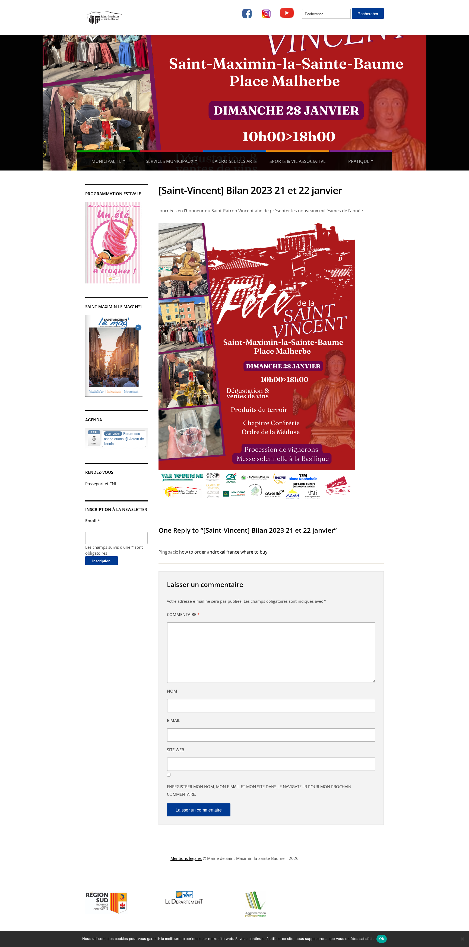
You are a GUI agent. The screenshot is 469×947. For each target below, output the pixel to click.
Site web (175, 749)
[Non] (462, 939)
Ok (381, 938)
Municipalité (106, 161)
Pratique (358, 161)
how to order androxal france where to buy (223, 552)
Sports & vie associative (298, 161)
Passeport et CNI (100, 483)
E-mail (173, 720)
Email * (92, 520)
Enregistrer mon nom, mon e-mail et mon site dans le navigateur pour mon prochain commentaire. (259, 790)
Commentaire (183, 614)
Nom (172, 691)
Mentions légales (186, 858)
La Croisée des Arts (234, 161)
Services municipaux (170, 161)
